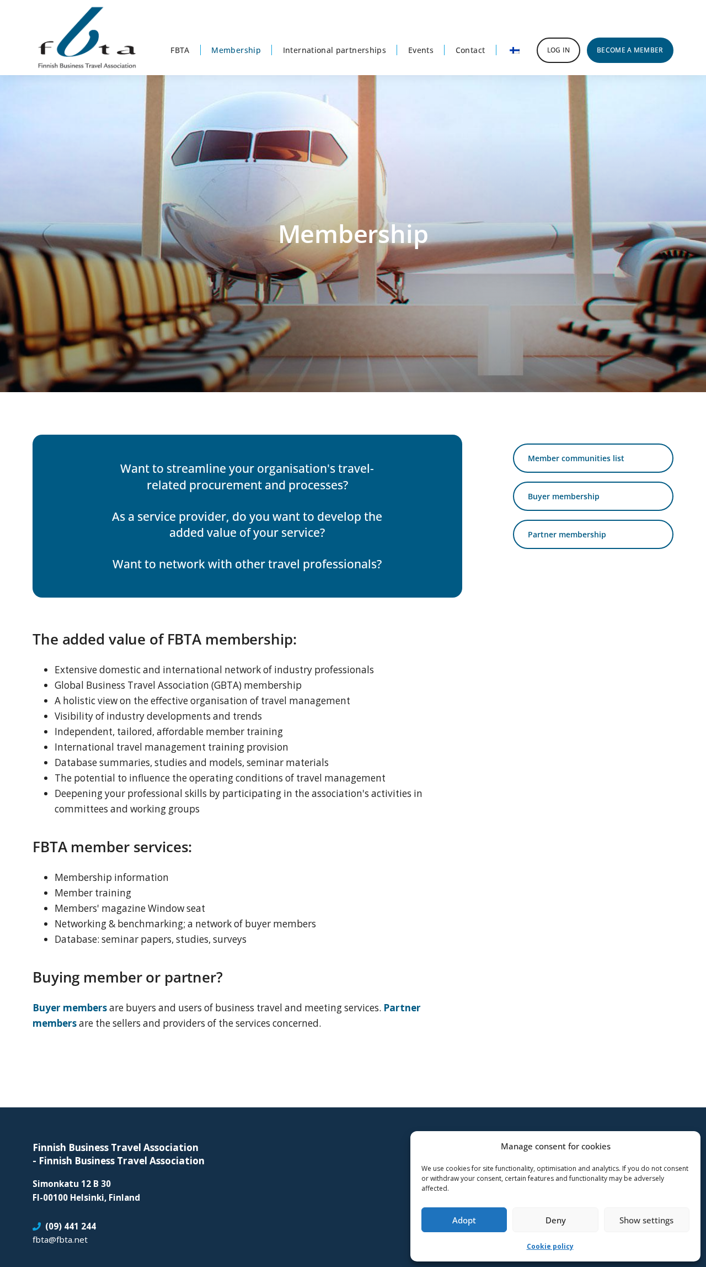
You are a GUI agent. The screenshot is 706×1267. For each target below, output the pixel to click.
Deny (555, 1220)
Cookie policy (550, 1246)
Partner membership (567, 534)
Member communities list (576, 458)
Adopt (464, 1220)
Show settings (646, 1220)
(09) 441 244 (70, 1226)
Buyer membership (564, 496)
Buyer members (70, 1007)
